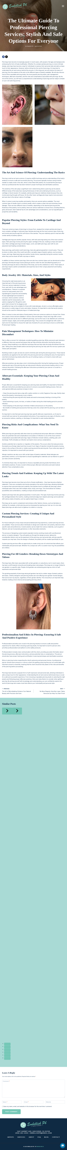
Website (48, 1102)
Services (21, 1137)
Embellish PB (30, 46)
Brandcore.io (40, 1146)
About (31, 1137)
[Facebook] (3, 56)
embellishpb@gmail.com (41, 1133)
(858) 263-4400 (21, 1133)
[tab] (7, 1044)
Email (26, 1102)
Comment (6, 1081)
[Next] (17, 711)
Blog (46, 1137)
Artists (10, 1137)
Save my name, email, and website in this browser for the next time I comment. (27, 1106)
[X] (6, 56)
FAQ (39, 1137)
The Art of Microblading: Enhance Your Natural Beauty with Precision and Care (16, 691)
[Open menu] (64, 6)
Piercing (33, 16)
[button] (17, 105)
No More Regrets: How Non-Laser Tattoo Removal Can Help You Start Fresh (52, 691)
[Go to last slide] (7, 711)
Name (5, 1102)
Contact (56, 1137)
